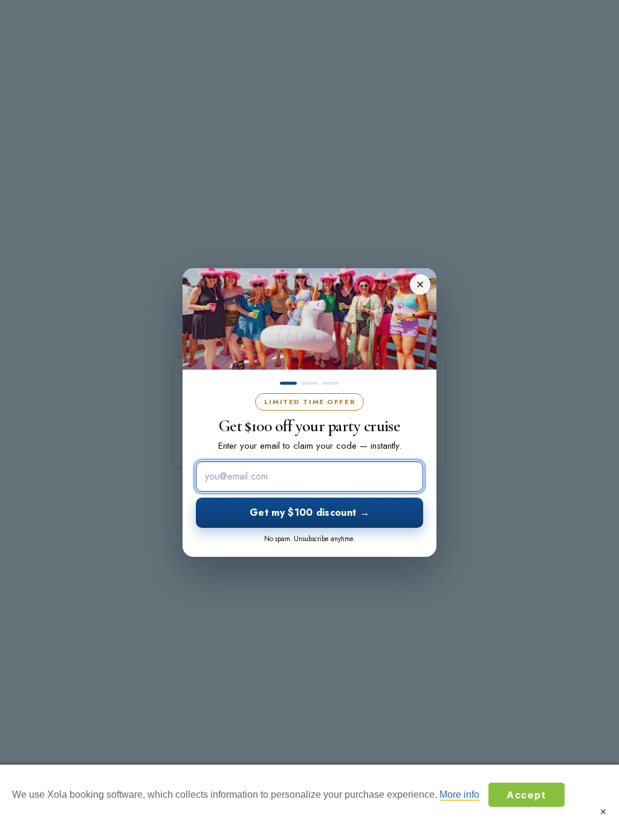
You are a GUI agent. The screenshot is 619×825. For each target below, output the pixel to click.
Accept (526, 795)
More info (459, 794)
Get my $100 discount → (309, 512)
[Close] (420, 284)
